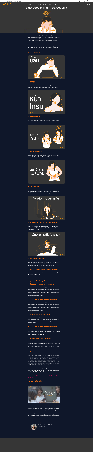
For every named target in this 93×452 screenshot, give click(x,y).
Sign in (88, 4)
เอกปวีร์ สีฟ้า (40, 423)
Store (50, 4)
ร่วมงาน (59, 4)
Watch (30, 4)
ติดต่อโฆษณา (66, 4)
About (54, 4)
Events (39, 4)
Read (35, 4)
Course (44, 4)
